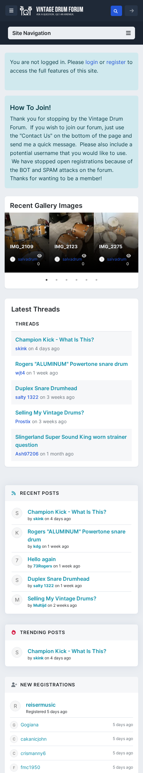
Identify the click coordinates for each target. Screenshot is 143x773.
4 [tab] (76, 280)
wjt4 (20, 373)
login (91, 62)
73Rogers (43, 565)
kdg (37, 546)
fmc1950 (30, 767)
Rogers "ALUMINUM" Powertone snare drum (71, 364)
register (116, 62)
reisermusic (41, 704)
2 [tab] (56, 280)
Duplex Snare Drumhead (46, 388)
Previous (11, 243)
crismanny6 (33, 753)
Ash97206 (27, 453)
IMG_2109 (21, 246)
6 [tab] (96, 280)
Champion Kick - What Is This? (54, 339)
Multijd (40, 605)
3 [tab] (66, 280)
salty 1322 (27, 397)
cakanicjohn (34, 739)
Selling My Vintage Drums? (49, 412)
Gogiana (30, 724)
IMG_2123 (66, 246)
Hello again (42, 559)
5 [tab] (86, 280)
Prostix (23, 421)
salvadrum (27, 259)
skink (21, 348)
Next (131, 243)
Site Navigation (31, 33)
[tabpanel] (27, 243)
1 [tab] (46, 280)
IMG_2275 (110, 246)
